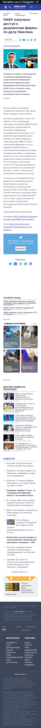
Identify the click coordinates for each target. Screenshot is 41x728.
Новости (9, 458)
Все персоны (11, 662)
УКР (31, 7)
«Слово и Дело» (18, 611)
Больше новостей (19, 572)
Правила (26, 630)
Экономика (29, 665)
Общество (29, 655)
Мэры (8, 660)
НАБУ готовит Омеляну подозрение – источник (19, 308)
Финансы (28, 662)
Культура (28, 645)
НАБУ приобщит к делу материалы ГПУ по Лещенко (20, 313)
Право (27, 660)
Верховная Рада (13, 647)
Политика (34, 13)
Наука (27, 647)
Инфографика (20, 579)
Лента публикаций (20, 14)
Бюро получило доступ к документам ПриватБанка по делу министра (17, 227)
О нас (18, 627)
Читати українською (11, 46)
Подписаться (20, 248)
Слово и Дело (6, 14)
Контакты (31, 627)
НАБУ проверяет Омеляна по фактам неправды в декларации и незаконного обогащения (19, 303)
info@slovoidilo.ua (20, 674)
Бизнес (28, 643)
